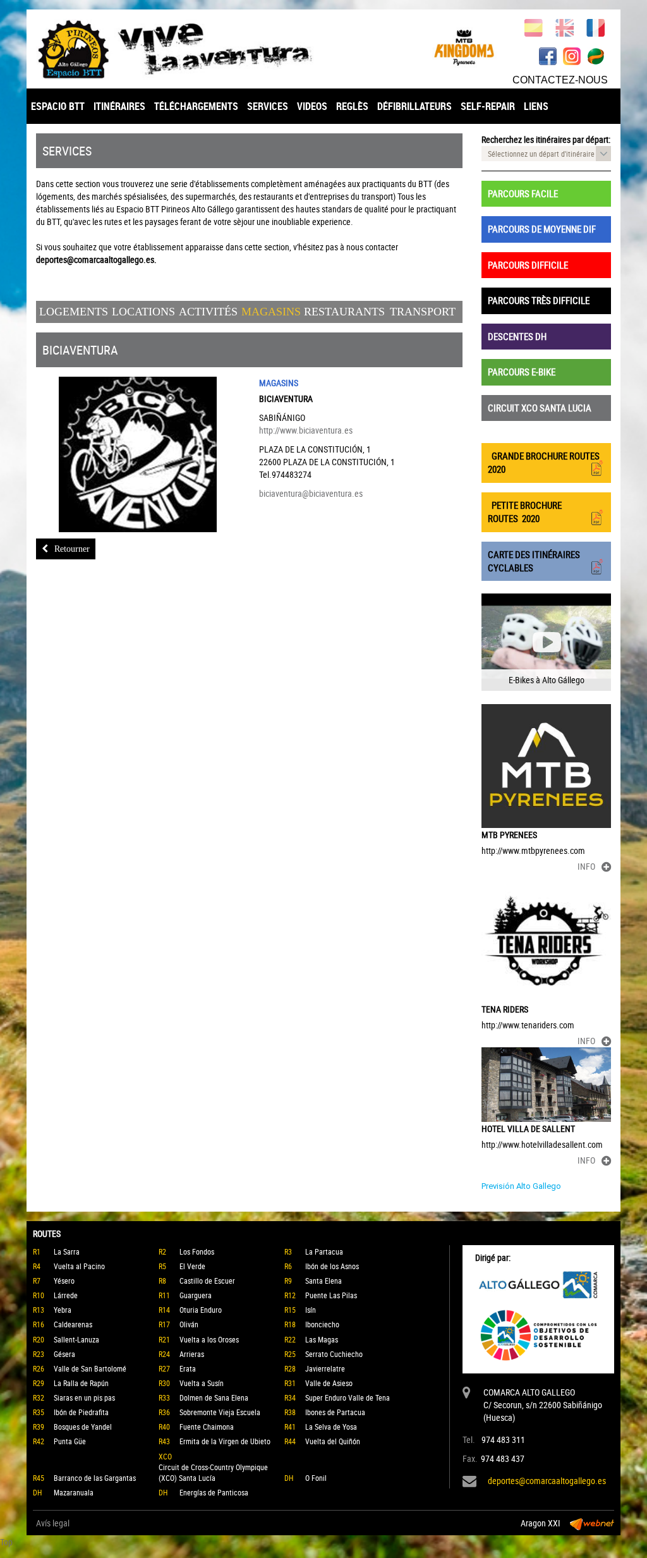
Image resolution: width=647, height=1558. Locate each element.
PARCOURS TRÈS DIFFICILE (539, 300)
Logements (73, 311)
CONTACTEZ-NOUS (560, 80)
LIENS (536, 106)
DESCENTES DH (517, 336)
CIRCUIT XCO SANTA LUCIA (539, 407)
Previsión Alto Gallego (521, 1186)
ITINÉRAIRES (119, 106)
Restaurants (344, 311)
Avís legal (53, 1523)
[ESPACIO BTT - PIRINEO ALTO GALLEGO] (175, 49)
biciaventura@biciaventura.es (311, 493)
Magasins (271, 311)
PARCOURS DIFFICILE (528, 265)
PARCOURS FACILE (523, 193)
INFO (586, 866)
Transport (423, 311)
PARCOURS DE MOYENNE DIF (542, 228)
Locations (143, 311)
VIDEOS (312, 106)
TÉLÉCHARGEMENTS (196, 106)
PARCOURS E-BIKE (521, 371)
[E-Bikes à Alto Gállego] (546, 642)
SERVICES (267, 106)
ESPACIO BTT (58, 106)
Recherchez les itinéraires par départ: (545, 139)
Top (6, 1542)
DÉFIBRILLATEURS (414, 106)
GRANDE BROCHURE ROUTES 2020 (544, 462)
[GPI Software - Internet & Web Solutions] (592, 1523)
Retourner (72, 549)
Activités (208, 311)
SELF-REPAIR (488, 106)
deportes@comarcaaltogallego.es (547, 1481)
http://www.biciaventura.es (306, 430)
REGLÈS (352, 106)
